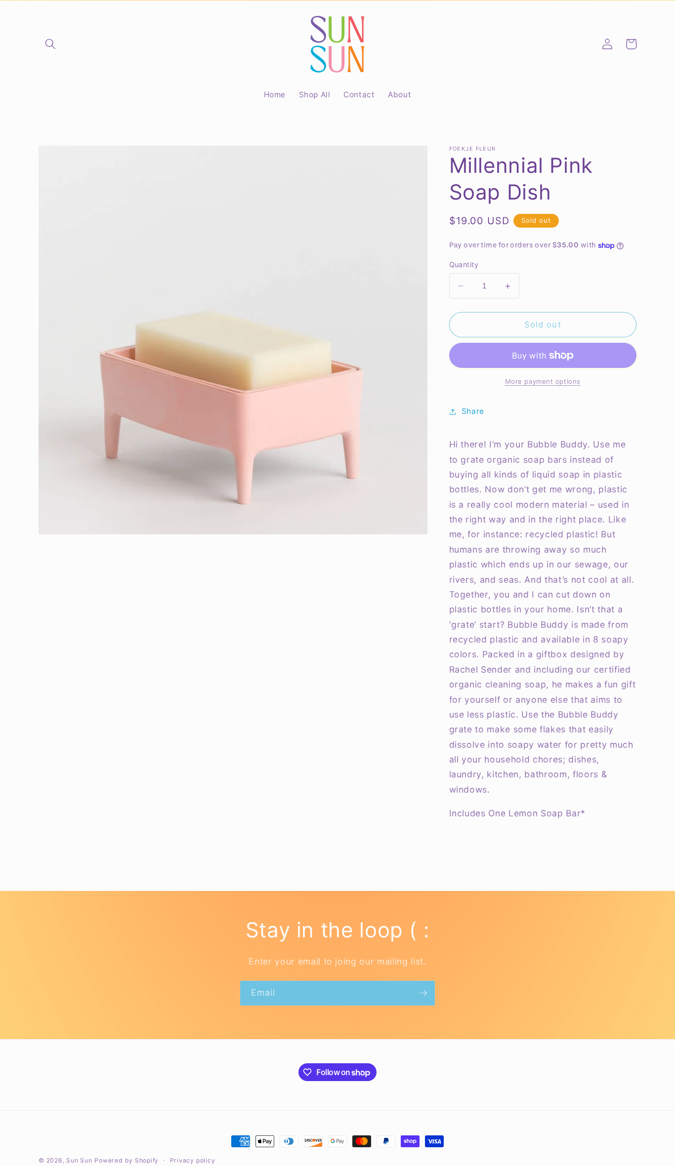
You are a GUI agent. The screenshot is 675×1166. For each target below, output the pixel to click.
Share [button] (473, 411)
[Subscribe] (423, 993)
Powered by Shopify (126, 1160)
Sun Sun (79, 1160)
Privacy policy (192, 1160)
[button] (50, 44)
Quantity (464, 264)
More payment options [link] (543, 381)
